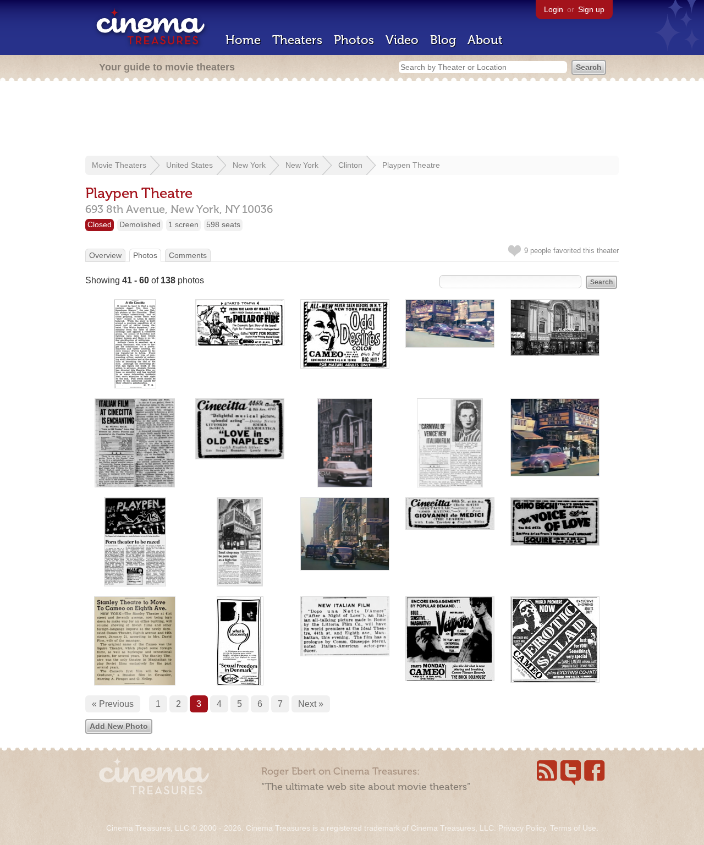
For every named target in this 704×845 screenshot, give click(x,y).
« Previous (113, 704)
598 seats (223, 224)
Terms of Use (573, 828)
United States (189, 165)
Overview (105, 255)
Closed (99, 224)
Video (402, 39)
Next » (310, 704)
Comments (188, 255)
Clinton (350, 165)
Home (243, 39)
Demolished (140, 224)
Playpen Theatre (411, 165)
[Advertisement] (352, 119)
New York (249, 165)
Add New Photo (119, 726)
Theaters (297, 39)
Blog (443, 39)
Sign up (591, 9)
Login (553, 9)
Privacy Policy (522, 828)
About (485, 39)
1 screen (183, 224)
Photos (354, 39)
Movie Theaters (119, 165)
